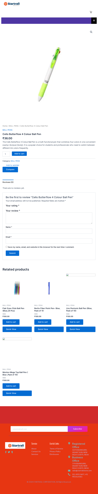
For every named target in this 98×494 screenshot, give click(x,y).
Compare (10, 169)
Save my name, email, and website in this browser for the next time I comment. (41, 247)
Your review (13, 210)
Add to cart (19, 154)
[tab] (8, 182)
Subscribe (77, 429)
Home (5, 126)
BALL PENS (14, 126)
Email (8, 237)
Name (9, 227)
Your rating (12, 205)
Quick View (11, 329)
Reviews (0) (8, 182)
